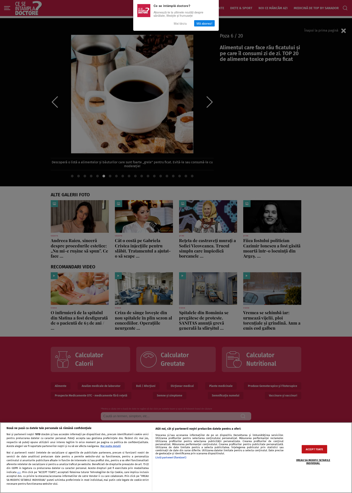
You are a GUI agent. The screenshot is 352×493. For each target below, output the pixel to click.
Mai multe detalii (110, 446)
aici (19, 472)
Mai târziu (180, 23)
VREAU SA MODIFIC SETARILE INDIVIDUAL (313, 461)
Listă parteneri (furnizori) (170, 457)
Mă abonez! (204, 23)
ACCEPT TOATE (314, 449)
